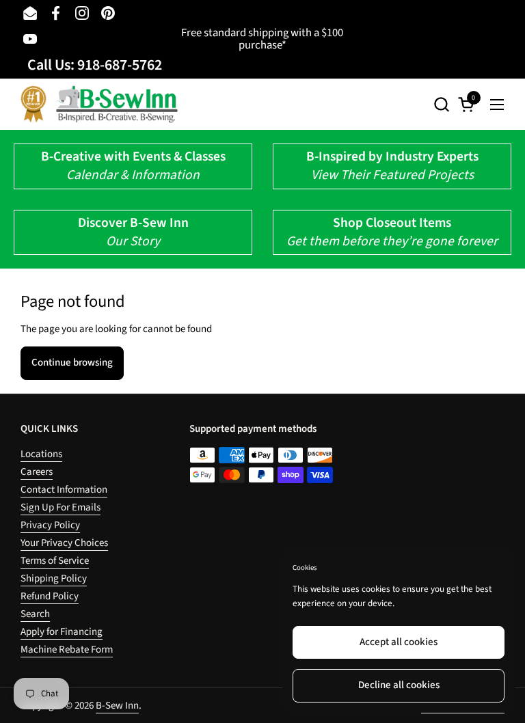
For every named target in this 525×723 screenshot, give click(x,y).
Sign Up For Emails (60, 507)
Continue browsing (72, 362)
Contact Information (64, 489)
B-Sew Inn (117, 705)
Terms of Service (55, 561)
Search (35, 614)
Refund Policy (50, 596)
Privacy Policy (50, 525)
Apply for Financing (62, 632)
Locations (41, 454)
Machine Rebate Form (67, 649)
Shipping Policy (54, 578)
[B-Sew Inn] (99, 104)
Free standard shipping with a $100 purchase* (262, 39)
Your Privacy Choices (64, 543)
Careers (37, 472)
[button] (441, 104)
